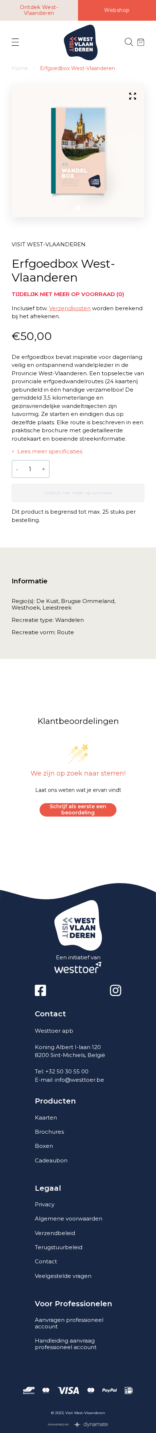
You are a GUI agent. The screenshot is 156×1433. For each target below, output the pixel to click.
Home (20, 68)
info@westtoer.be (79, 1079)
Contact (46, 1261)
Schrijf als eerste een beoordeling (78, 809)
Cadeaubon (51, 1160)
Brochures (49, 1131)
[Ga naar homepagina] (81, 43)
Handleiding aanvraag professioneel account (66, 1344)
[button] (78, 208)
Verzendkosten (70, 308)
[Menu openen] (15, 42)
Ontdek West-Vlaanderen (39, 10)
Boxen (44, 1145)
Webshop (117, 10)
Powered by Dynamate (78, 1424)
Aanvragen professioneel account (69, 1323)
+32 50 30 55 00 (67, 1071)
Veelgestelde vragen (63, 1275)
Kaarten (46, 1117)
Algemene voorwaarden (68, 1218)
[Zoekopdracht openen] (129, 42)
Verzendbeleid (55, 1233)
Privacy (44, 1204)
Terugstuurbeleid (58, 1247)
